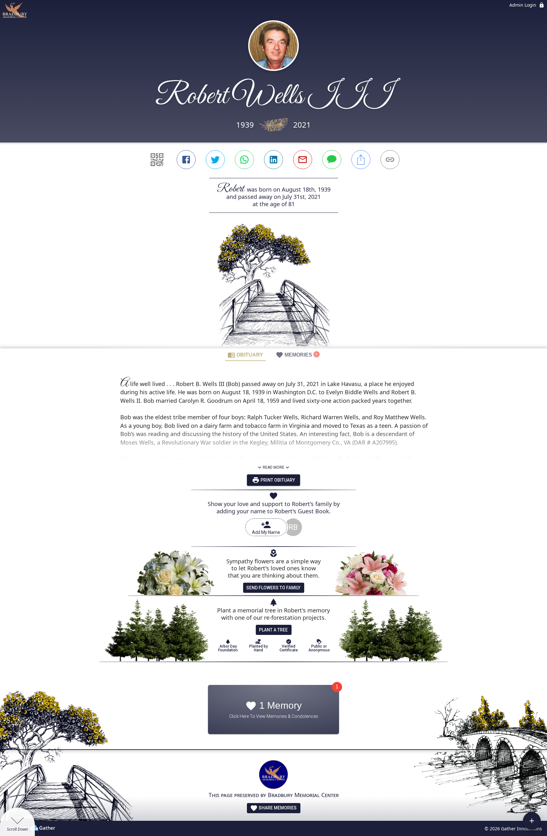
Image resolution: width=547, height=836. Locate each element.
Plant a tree (273, 629)
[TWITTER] (215, 159)
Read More (273, 467)
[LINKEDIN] (273, 159)
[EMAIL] (302, 159)
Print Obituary (277, 480)
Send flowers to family (273, 587)
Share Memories (277, 807)
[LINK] (389, 159)
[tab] (245, 354)
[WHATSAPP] (244, 159)
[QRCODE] (157, 159)
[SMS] (331, 159)
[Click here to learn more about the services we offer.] (273, 775)
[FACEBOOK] (186, 159)
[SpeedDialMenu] (532, 821)
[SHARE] (360, 159)
